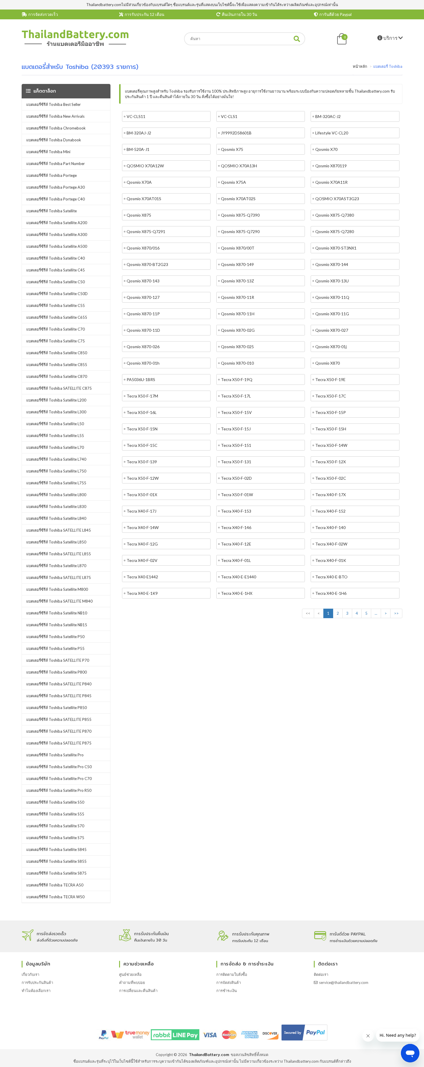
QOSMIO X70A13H (239, 165)
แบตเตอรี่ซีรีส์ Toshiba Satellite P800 (56, 672)
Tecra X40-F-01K (330, 560)
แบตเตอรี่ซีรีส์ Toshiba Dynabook (53, 140)
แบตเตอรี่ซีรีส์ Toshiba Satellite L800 (56, 494)
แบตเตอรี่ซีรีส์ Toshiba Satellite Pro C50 (59, 766)
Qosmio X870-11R (237, 297)
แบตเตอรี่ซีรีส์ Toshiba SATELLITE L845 (58, 530)
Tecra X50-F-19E (330, 379)
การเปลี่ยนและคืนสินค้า (138, 990)
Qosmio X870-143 (143, 280)
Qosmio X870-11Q (332, 297)
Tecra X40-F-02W (331, 543)
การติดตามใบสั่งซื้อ (231, 974)
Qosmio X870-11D (143, 330)
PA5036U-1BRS (141, 379)
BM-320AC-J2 (328, 116)
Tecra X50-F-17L (236, 395)
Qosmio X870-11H (237, 313)
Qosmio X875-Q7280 (334, 231)
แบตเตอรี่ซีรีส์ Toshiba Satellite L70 (55, 447)
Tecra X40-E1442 (142, 576)
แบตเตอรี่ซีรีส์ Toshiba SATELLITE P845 (58, 695)
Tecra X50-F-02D (236, 478)
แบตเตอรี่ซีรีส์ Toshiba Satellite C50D (57, 293)
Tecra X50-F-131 (236, 461)
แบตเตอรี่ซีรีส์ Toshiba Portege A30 (55, 187)
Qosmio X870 (327, 363)
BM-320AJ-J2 (139, 132)
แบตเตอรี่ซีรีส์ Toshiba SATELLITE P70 (57, 660)
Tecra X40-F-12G (142, 543)
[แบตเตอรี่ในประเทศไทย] (75, 45)
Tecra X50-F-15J (236, 428)
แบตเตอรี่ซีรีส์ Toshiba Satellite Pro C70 (59, 778)
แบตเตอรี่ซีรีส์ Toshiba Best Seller (53, 104)
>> (396, 613)
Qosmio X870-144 (331, 264)
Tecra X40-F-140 (330, 527)
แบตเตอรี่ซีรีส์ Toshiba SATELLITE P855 (58, 719)
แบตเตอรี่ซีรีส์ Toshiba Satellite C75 (55, 341)
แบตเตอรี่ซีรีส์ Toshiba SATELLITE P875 (58, 743)
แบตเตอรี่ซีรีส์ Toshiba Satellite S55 (55, 814)
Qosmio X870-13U (332, 280)
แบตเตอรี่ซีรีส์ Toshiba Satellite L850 (56, 542)
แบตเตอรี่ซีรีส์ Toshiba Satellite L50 (55, 423)
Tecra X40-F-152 (330, 511)
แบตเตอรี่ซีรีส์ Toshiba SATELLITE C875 (59, 388)
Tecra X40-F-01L (236, 560)
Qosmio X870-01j (331, 346)
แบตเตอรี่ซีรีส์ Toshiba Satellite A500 (56, 246)
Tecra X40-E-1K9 (142, 593)
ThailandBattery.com (209, 1054)
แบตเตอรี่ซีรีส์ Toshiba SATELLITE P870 (58, 731)
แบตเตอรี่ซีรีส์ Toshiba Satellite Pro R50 (58, 790)
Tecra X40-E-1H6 (330, 593)
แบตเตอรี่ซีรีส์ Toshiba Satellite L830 (56, 506)
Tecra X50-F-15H (330, 428)
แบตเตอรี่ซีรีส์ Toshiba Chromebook (56, 128)
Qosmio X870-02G (238, 330)
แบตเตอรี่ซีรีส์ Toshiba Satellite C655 (56, 317)
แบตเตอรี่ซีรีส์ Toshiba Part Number (55, 163)
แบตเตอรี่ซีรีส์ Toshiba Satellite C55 (55, 305)
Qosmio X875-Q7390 (240, 215)
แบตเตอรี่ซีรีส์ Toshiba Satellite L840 (56, 518)
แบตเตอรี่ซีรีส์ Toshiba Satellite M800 (57, 589)
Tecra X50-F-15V (236, 412)
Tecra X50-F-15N (142, 428)
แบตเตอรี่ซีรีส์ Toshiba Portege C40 (55, 199)
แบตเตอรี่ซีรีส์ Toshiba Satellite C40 (55, 258)
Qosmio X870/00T (237, 247)
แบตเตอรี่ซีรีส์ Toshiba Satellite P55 (55, 648)
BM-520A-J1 (138, 149)
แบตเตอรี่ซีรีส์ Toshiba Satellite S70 (55, 826)
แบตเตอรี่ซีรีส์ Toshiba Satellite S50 (55, 802)
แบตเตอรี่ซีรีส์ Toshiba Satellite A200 (56, 222)
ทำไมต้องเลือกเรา (36, 990)
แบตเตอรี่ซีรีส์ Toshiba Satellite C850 (56, 352)
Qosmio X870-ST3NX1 (336, 247)
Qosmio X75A (233, 182)
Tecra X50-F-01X (142, 494)
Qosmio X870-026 (143, 346)
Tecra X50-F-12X (330, 461)
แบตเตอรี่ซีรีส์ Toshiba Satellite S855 (56, 861)
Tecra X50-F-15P (330, 412)
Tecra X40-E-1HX (236, 593)
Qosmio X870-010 (237, 363)
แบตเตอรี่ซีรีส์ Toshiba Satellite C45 (55, 270)
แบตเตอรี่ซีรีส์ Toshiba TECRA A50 (54, 885)
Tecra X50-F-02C (330, 478)
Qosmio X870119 (331, 165)
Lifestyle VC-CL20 (331, 132)
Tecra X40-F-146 (236, 527)
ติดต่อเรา (321, 974)
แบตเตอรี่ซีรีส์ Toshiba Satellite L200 (56, 400)
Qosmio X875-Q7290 (240, 231)
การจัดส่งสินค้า (228, 982)
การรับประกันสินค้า (37, 982)
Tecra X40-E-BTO (331, 576)
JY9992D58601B (236, 132)
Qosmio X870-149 (237, 264)
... (376, 613)
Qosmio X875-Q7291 (146, 231)
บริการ (390, 38)
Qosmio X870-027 (331, 330)
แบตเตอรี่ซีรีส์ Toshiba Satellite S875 (56, 873)
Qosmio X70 (326, 149)
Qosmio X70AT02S (238, 198)
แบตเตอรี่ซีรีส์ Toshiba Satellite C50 (55, 282)
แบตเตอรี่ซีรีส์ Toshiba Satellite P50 (55, 636)
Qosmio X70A (139, 182)
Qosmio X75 (232, 149)
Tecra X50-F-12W (143, 478)
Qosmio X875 (139, 215)
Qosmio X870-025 (237, 346)
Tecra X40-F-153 (236, 511)
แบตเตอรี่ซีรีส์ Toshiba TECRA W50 (55, 897)
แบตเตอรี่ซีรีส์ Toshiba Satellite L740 (56, 459)
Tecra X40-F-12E (236, 543)
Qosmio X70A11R (331, 182)
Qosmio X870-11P (143, 313)
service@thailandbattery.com (343, 982)
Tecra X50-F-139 (142, 461)
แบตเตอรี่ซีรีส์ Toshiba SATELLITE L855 (58, 554)
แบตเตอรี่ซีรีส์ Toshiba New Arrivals (55, 116)
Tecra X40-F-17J (141, 511)
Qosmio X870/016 (143, 247)
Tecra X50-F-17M (142, 395)
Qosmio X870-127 (143, 297)
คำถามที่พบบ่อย (132, 982)
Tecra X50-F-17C (330, 395)
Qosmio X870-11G (332, 313)
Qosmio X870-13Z (237, 280)
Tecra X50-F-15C (142, 445)
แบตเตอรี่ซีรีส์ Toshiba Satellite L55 (55, 435)
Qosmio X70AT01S (144, 198)
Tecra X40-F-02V (142, 560)
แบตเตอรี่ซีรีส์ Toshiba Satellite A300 (56, 234)
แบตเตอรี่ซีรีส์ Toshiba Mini (48, 151)
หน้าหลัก (360, 66)
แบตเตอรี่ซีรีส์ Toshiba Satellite (51, 211)
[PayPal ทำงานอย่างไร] (304, 1040)
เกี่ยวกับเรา (30, 974)
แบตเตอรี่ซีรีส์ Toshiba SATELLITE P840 (58, 684)
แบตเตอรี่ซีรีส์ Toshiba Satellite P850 (56, 707)
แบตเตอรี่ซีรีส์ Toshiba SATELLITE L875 (58, 577)
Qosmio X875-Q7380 (334, 215)
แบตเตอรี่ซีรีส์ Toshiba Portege (51, 175)
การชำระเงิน (226, 990)
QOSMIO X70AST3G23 (337, 198)
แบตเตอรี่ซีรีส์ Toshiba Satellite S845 (56, 849)
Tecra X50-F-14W (331, 445)
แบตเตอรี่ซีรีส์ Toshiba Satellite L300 (56, 412)
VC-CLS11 (136, 116)
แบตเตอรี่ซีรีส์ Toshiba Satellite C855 (56, 364)
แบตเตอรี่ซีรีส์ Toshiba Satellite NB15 (56, 624)
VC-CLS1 (229, 116)
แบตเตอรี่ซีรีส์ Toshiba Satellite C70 (55, 329)
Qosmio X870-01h (143, 363)
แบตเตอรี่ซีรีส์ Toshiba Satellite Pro (55, 755)
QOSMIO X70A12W (145, 165)
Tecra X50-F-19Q (236, 379)
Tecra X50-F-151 (236, 445)
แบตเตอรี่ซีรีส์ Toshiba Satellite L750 (56, 471)
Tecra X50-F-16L (142, 412)
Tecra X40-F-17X (330, 494)
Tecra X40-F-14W (143, 527)
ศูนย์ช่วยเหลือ (130, 974)
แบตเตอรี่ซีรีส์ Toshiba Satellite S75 (55, 837)
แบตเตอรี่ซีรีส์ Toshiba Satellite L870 (56, 565)
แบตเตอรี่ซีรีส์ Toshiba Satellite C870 (56, 376)
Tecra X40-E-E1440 (238, 576)
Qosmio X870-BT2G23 (147, 264)
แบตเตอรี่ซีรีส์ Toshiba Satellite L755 (56, 483)
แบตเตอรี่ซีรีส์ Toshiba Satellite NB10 (56, 613)
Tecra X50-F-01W (237, 494)
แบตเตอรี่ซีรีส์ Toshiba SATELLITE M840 (59, 601)
